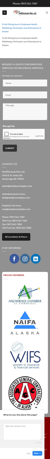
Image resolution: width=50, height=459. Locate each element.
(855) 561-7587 (19, 220)
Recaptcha (9, 126)
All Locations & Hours (16, 236)
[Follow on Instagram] (25, 259)
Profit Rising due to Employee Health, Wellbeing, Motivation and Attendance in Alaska (21, 28)
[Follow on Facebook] (14, 259)
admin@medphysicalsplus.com (17, 186)
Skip (28, 453)
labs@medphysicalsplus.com (16, 197)
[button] (4, 12)
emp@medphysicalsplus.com (16, 209)
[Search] (47, 12)
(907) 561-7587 (29, 3)
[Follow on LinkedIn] (36, 259)
